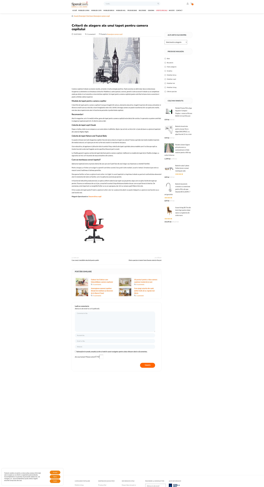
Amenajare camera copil (102, 16)
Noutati (172, 10)
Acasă (74, 10)
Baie (168, 58)
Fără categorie (171, 67)
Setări (55, 481)
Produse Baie (132, 10)
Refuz (55, 477)
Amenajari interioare (86, 16)
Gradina (151, 10)
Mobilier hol (121, 10)
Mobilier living (84, 10)
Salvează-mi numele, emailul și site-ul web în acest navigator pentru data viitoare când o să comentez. (112, 351)
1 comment (140, 295)
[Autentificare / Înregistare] (188, 4)
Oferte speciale (161, 10)
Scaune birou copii (95, 196)
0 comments (97, 284)
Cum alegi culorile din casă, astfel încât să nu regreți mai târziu (144, 290)
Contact (179, 10)
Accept (55, 472)
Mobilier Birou (108, 10)
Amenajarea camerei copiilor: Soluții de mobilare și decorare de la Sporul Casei (102, 290)
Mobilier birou (171, 75)
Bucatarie (142, 10)
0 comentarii (91, 34)
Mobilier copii (96, 10)
